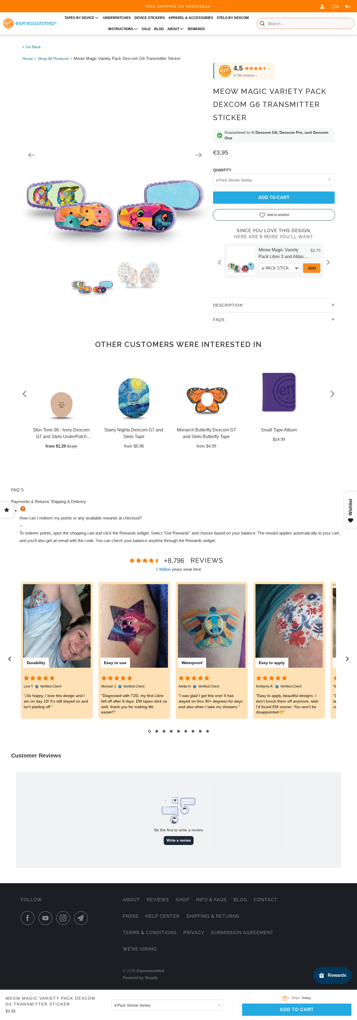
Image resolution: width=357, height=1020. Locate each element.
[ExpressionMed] (30, 23)
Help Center (162, 916)
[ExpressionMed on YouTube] (46, 918)
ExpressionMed (150, 970)
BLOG (159, 29)
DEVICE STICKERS (149, 18)
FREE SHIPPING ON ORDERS (179, 6)
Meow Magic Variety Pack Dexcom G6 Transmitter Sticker (270, 104)
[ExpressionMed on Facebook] (29, 918)
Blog (240, 899)
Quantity (222, 170)
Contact (266, 899)
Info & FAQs (211, 899)
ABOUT (173, 29)
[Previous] (31, 155)
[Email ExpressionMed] (82, 918)
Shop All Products (53, 58)
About (131, 899)
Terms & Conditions (150, 932)
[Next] (198, 155)
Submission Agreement (242, 932)
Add (257, 268)
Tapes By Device (79, 18)
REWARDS (196, 29)
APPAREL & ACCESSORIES (190, 18)
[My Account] (323, 6)
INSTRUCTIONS (121, 29)
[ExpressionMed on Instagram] (64, 918)
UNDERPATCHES (117, 18)
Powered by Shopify (140, 977)
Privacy (193, 932)
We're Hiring (140, 949)
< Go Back (31, 47)
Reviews (158, 899)
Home (27, 58)
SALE (146, 29)
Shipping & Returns (212, 916)
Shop (182, 899)
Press (131, 916)
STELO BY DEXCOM (233, 18)
